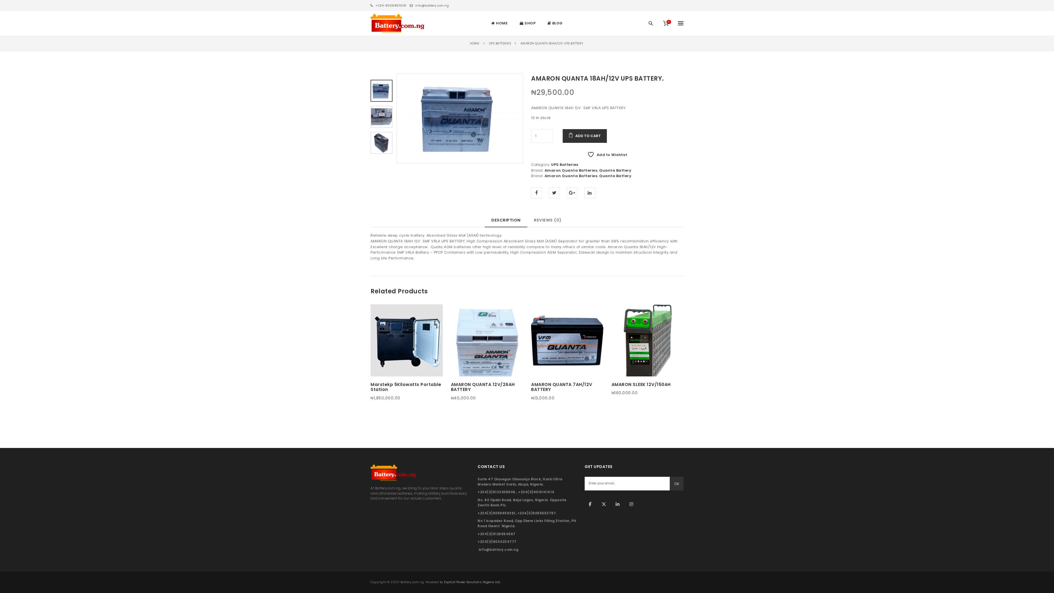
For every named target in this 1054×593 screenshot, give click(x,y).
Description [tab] (506, 220)
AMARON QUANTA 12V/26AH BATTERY (483, 387)
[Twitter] (603, 504)
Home (474, 43)
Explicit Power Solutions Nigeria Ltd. (472, 582)
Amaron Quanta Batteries (571, 170)
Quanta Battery (615, 170)
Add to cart (588, 135)
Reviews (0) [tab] (548, 220)
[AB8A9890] (381, 116)
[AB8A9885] (460, 118)
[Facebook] (590, 504)
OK (676, 483)
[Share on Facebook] (536, 192)
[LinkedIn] (617, 504)
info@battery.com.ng (431, 5)
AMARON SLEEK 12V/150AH (641, 384)
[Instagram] (631, 504)
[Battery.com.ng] (397, 23)
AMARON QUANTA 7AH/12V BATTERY (561, 387)
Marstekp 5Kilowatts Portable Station (406, 387)
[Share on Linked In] (589, 192)
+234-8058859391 (391, 5)
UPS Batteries (500, 43)
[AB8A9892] (381, 142)
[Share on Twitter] (554, 192)
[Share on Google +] (572, 192)
